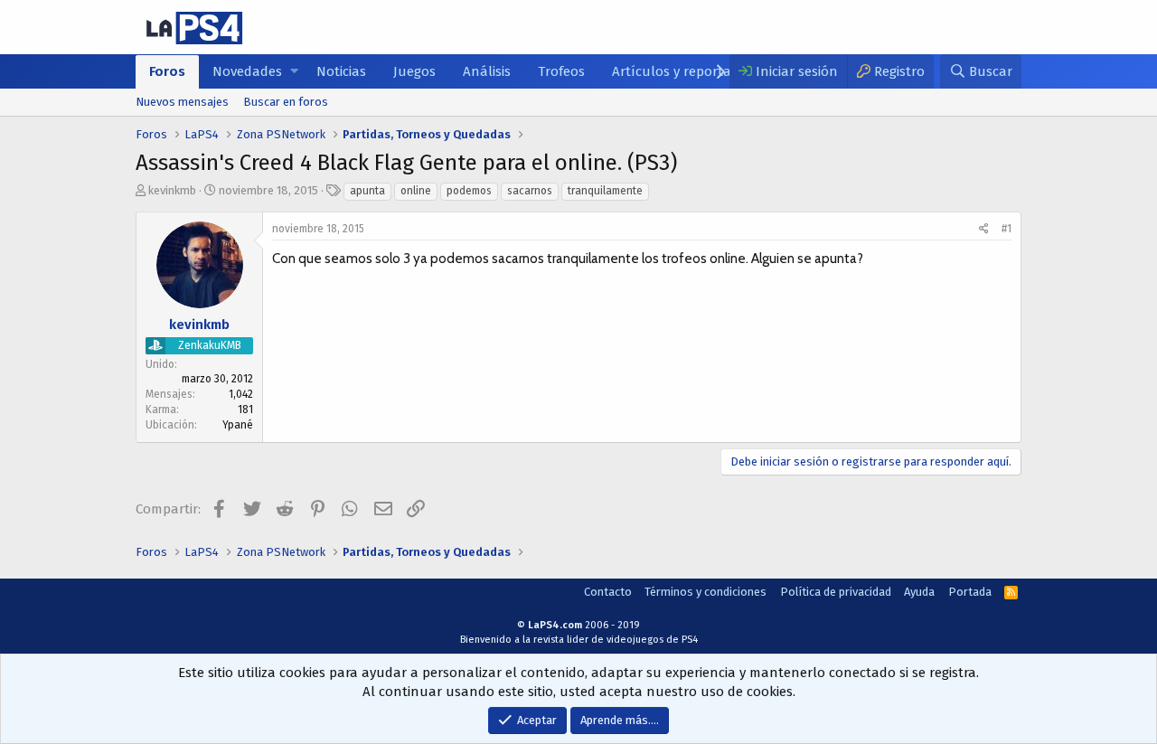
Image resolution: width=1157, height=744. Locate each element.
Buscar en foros (285, 101)
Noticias (341, 71)
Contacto (608, 591)
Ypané (237, 425)
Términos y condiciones (705, 591)
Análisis (487, 71)
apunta (367, 190)
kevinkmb (172, 190)
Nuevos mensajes (182, 101)
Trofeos (561, 71)
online (415, 190)
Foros (167, 71)
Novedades (247, 71)
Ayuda (919, 591)
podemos (469, 190)
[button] (294, 72)
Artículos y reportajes (680, 71)
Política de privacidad (835, 591)
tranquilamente (605, 190)
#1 (1006, 228)
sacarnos (529, 190)
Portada (970, 591)
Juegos (414, 71)
